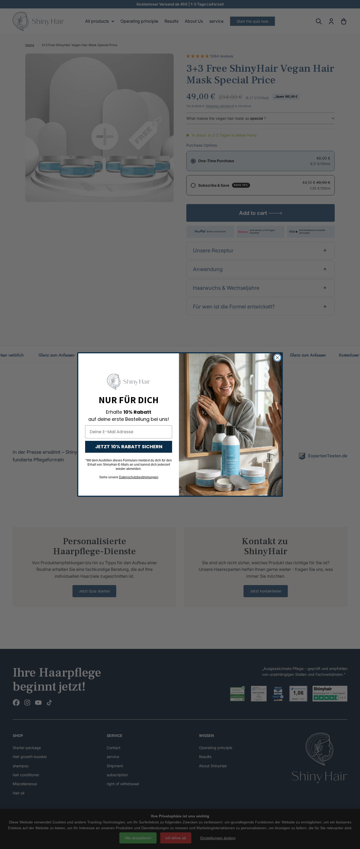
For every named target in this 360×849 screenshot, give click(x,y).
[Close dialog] (277, 357)
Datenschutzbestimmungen (138, 477)
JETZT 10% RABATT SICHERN (128, 446)
